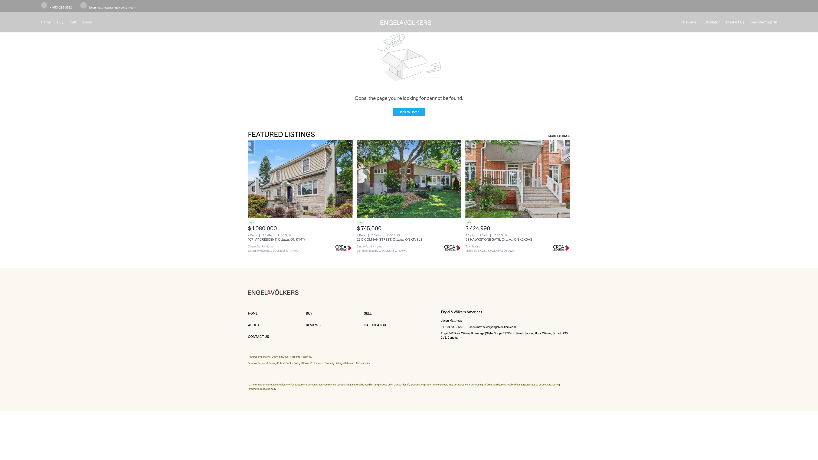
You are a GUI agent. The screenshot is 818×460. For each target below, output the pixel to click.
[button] (277, 313)
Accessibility (363, 363)
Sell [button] (73, 22)
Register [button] (758, 22)
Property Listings (334, 363)
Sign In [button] (771, 22)
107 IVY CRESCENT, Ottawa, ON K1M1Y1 (277, 239)
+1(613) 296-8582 (452, 327)
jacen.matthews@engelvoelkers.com (492, 327)
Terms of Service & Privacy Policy (266, 363)
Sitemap (349, 363)
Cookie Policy (293, 363)
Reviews (689, 22)
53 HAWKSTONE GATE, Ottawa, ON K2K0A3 (498, 239)
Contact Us (735, 22)
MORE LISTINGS (559, 136)
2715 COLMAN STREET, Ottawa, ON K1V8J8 (389, 239)
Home (46, 22)
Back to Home (409, 112)
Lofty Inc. (266, 356)
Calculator (711, 22)
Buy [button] (60, 22)
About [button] (87, 22)
